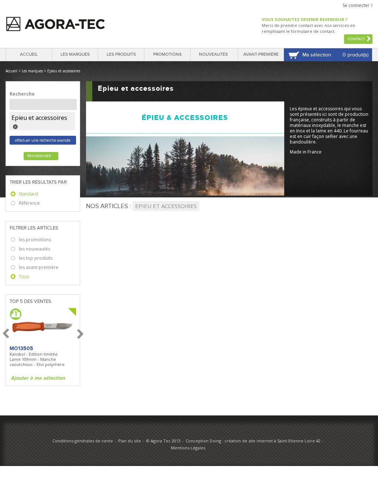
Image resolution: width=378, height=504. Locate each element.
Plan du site (129, 440)
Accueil (29, 54)
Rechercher (39, 156)
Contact (356, 39)
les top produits (35, 258)
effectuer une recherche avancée (43, 140)
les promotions (35, 240)
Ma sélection (316, 55)
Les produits (121, 54)
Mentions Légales (188, 448)
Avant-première (261, 54)
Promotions (167, 54)
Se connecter (356, 5)
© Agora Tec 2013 (163, 440)
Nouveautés (213, 54)
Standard (28, 194)
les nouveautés (34, 249)
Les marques (75, 54)
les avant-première (38, 267)
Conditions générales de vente (82, 440)
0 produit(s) (355, 55)
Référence (29, 203)
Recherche (22, 94)
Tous (24, 276)
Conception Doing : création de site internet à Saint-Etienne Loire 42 (253, 440)
